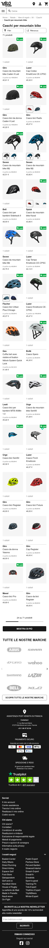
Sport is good (32, 880)
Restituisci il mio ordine (13, 811)
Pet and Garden (33, 865)
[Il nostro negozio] (34, 4)
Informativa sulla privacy (13, 845)
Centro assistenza (10, 805)
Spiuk (29, 209)
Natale (13, 17)
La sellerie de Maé (10, 890)
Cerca (14, 10)
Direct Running (9, 865)
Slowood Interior (33, 868)
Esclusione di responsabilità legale (18, 836)
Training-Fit (31, 883)
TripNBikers (31, 893)
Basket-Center (8, 858)
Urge (28, 404)
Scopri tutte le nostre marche (24, 697)
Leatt (5, 404)
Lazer (29, 67)
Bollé (28, 351)
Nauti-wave (7, 896)
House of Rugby (9, 886)
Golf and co (7, 880)
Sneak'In (30, 874)
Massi (5, 593)
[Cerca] (9, 11)
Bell (4, 209)
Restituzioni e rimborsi (12, 833)
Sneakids (30, 877)
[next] (47, 669)
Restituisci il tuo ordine (24, 768)
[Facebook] (21, 943)
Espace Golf (7, 871)
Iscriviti (24, 925)
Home (5, 17)
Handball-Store (9, 883)
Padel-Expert (32, 858)
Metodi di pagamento (12, 839)
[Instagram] (28, 943)
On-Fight (6, 899)
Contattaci (24, 720)
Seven (6, 162)
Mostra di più (24, 628)
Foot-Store (7, 874)
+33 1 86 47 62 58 (24, 728)
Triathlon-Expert (33, 890)
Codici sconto (8, 814)
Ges (5, 351)
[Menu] (3, 11)
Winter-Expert (32, 896)
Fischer (6, 303)
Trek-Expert (31, 886)
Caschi (39, 17)
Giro (5, 67)
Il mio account (8, 802)
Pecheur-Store (32, 861)
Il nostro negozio (9, 848)
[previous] (2, 669)
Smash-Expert (32, 871)
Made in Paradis (9, 893)
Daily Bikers (7, 861)
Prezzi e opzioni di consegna (15, 842)
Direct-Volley (8, 868)
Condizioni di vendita (12, 830)
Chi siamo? (7, 823)
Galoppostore (8, 877)
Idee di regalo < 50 (26, 17)
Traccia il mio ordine (11, 808)
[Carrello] (46, 4)
